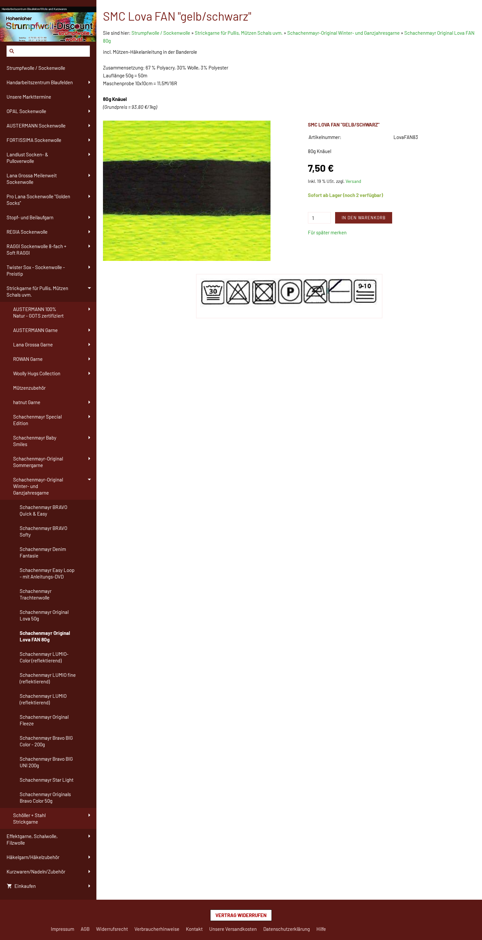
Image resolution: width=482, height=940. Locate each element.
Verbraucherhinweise (156, 929)
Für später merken (327, 232)
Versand (353, 181)
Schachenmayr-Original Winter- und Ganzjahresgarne (343, 33)
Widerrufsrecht (112, 929)
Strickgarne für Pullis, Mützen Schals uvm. (239, 33)
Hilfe (321, 929)
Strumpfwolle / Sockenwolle (161, 33)
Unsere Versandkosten (233, 929)
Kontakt (194, 929)
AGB (85, 929)
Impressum (62, 929)
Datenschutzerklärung (286, 929)
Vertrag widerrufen (241, 915)
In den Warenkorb (364, 217)
